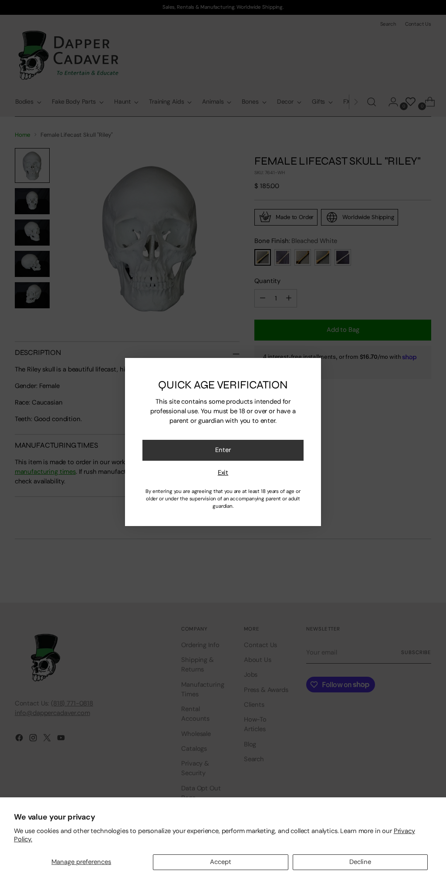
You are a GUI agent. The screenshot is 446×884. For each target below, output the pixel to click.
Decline (360, 861)
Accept (220, 861)
